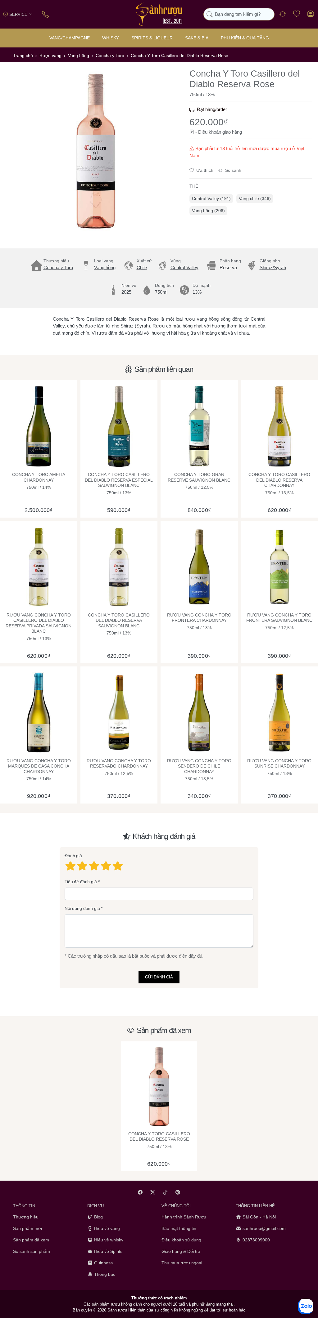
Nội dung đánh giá (82, 908)
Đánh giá (73, 855)
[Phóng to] (95, 151)
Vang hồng (105, 267)
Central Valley (184, 267)
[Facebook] (140, 1192)
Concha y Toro (58, 267)
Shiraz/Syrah (273, 267)
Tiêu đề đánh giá (81, 881)
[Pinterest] (178, 1192)
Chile (142, 267)
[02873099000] (46, 14)
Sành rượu (117, 1310)
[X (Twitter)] (153, 1192)
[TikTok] (165, 1192)
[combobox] (239, 14)
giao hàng (232, 132)
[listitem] (95, 151)
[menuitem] (211, 198)
